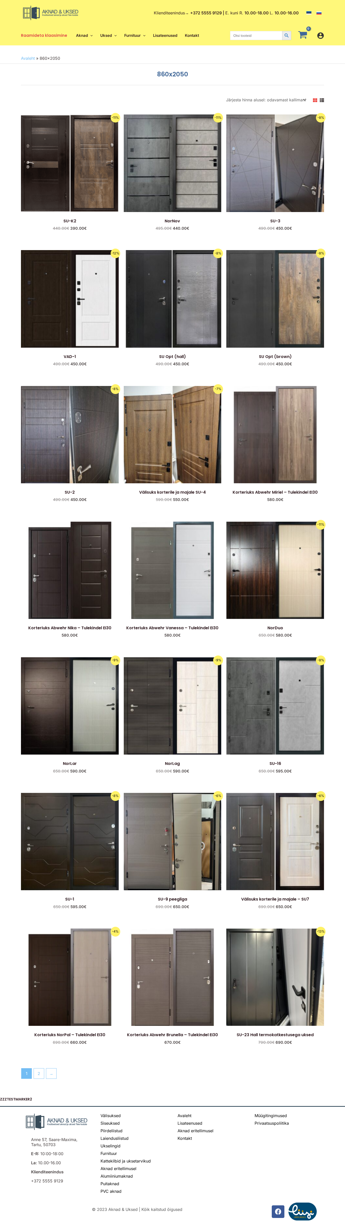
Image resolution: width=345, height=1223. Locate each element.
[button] (90, 35)
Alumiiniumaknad (117, 1176)
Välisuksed (111, 1115)
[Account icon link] (320, 35)
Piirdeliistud (111, 1130)
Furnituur (109, 1153)
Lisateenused (190, 1123)
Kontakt (185, 1138)
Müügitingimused (271, 1115)
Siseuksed (110, 1123)
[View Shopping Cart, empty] (304, 35)
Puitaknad (110, 1183)
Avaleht (28, 58)
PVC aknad (111, 1191)
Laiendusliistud (115, 1138)
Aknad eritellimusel (118, 1168)
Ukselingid (110, 1145)
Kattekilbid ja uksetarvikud (126, 1161)
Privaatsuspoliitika (272, 1123)
